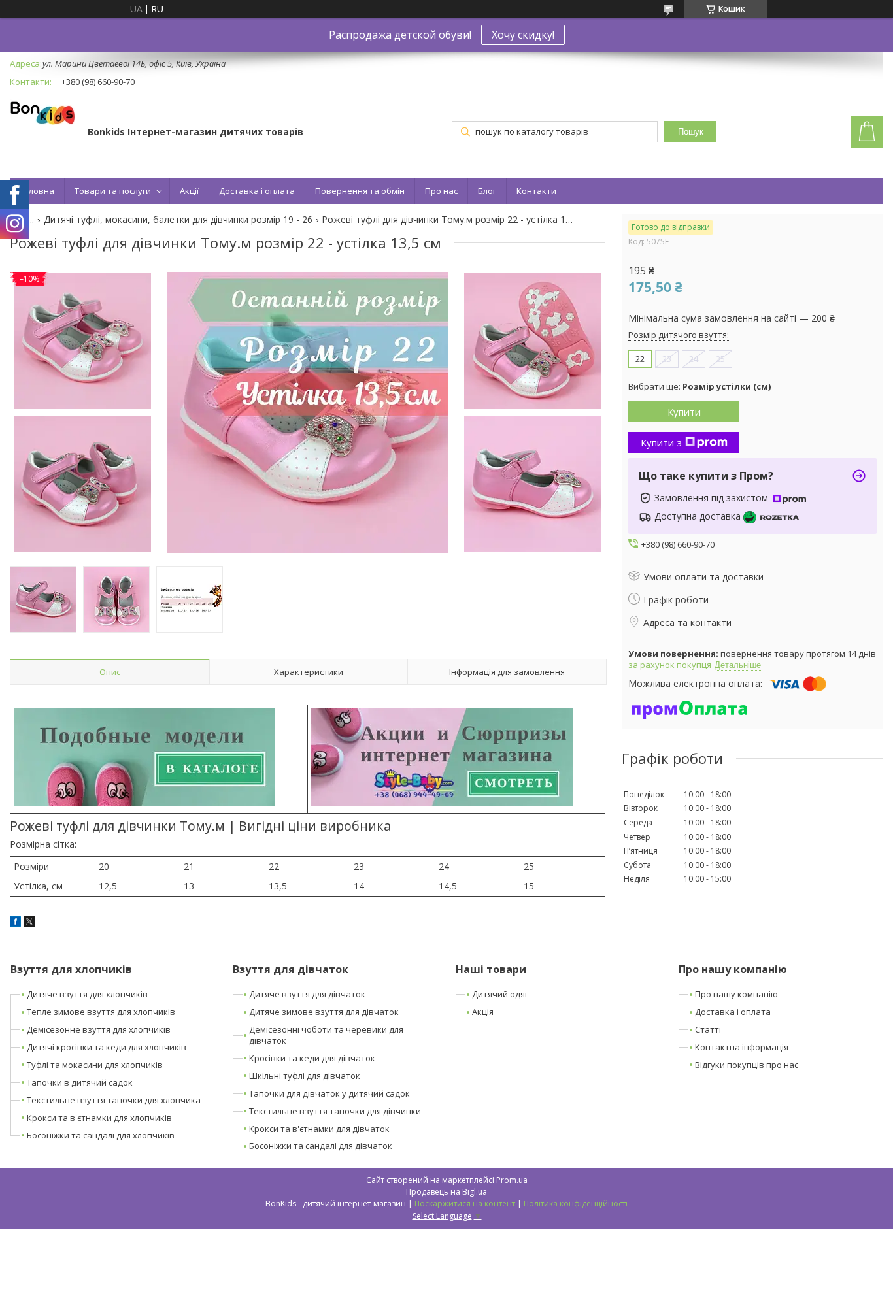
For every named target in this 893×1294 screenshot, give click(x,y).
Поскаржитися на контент (464, 1203)
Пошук (690, 132)
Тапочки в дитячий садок (80, 1082)
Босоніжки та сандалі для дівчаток (320, 1146)
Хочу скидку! (523, 34)
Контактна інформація (741, 1047)
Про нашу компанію (736, 994)
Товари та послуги (113, 191)
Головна (37, 191)
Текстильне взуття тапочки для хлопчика (114, 1100)
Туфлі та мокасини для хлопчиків (95, 1064)
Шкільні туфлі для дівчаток (304, 1076)
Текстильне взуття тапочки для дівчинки (335, 1111)
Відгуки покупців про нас (746, 1064)
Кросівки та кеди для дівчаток (312, 1058)
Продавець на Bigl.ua (446, 1191)
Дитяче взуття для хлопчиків (87, 994)
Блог (487, 191)
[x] (29, 923)
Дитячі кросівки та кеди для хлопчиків (106, 1047)
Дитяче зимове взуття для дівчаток (324, 1012)
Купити (684, 411)
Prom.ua (512, 1180)
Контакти (536, 191)
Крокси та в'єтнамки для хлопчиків (99, 1117)
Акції (189, 191)
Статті (708, 1029)
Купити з (661, 442)
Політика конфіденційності (576, 1203)
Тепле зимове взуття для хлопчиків (101, 1012)
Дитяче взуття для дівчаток (307, 994)
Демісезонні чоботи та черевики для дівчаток (326, 1034)
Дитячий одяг (500, 994)
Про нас (441, 191)
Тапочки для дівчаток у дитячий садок (329, 1093)
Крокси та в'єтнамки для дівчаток (319, 1129)
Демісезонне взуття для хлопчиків (99, 1029)
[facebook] (15, 923)
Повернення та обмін (360, 191)
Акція (483, 1012)
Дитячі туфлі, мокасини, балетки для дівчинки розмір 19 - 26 (178, 219)
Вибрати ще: (699, 386)
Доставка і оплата (257, 191)
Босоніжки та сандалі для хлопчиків (101, 1135)
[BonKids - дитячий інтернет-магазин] (42, 113)
